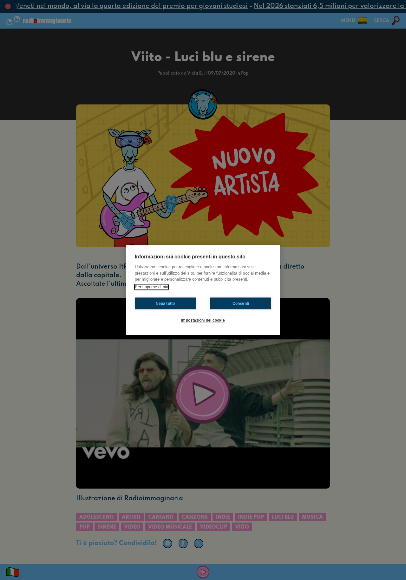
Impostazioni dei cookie (203, 320)
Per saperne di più (151, 286)
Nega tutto (165, 303)
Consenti (240, 303)
